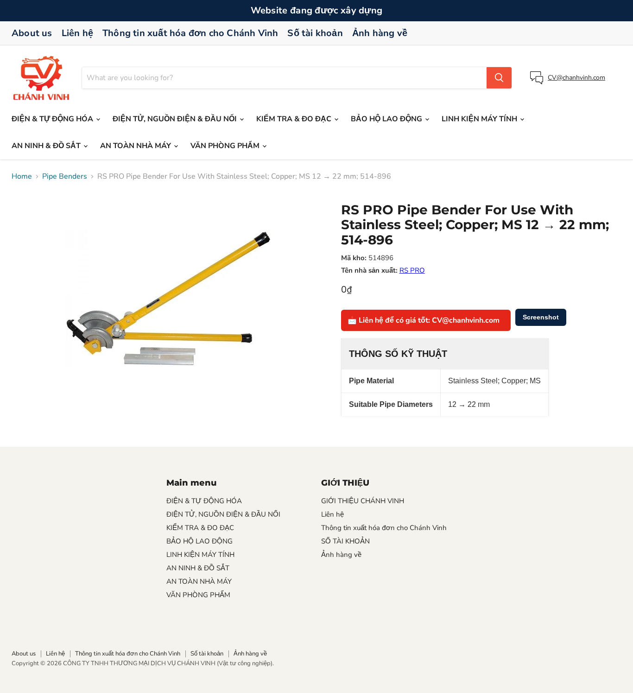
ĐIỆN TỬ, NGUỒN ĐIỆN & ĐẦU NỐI (176, 119)
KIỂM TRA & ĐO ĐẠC (294, 119)
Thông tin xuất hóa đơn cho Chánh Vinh (190, 33)
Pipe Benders (64, 176)
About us (32, 33)
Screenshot (541, 317)
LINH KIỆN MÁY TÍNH (480, 119)
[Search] (499, 77)
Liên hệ (77, 33)
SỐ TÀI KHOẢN (345, 541)
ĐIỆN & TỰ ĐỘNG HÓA (53, 119)
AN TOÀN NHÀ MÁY (136, 146)
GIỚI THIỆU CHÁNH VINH (362, 501)
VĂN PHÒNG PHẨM (225, 146)
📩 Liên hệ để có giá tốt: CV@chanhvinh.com (424, 320)
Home (22, 176)
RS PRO (412, 270)
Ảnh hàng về (379, 33)
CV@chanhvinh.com (576, 77)
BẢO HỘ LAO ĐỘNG (387, 119)
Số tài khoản (314, 33)
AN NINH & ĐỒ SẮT (47, 146)
